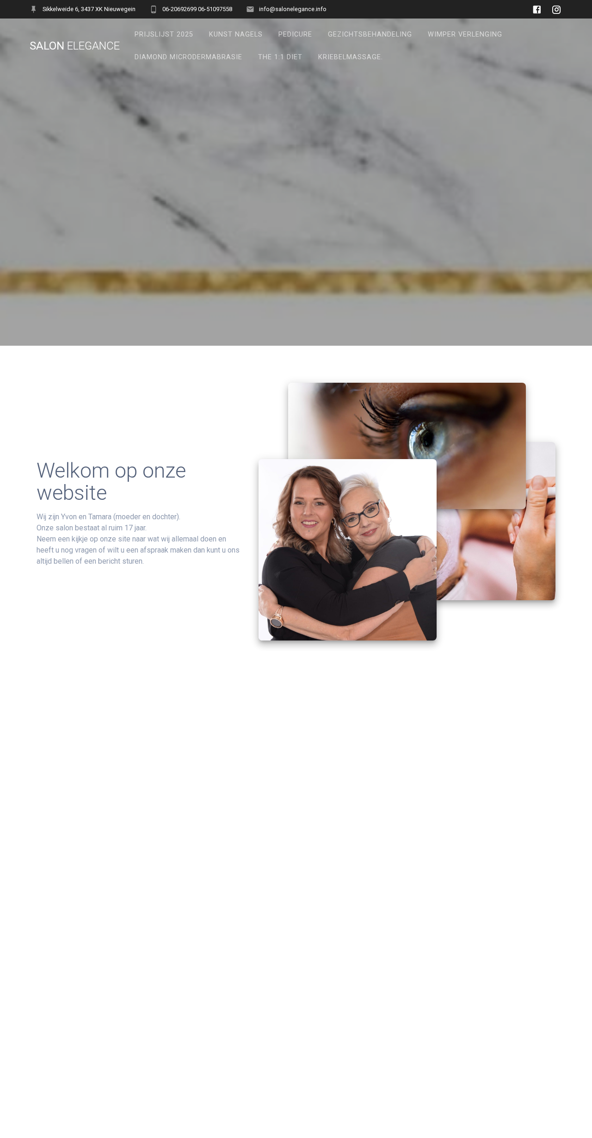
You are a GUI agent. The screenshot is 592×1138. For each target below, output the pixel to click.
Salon (75, 45)
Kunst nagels (236, 34)
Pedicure (295, 34)
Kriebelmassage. (350, 57)
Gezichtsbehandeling (370, 34)
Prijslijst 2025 (164, 34)
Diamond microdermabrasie (188, 57)
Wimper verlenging (465, 34)
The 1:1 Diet (280, 57)
